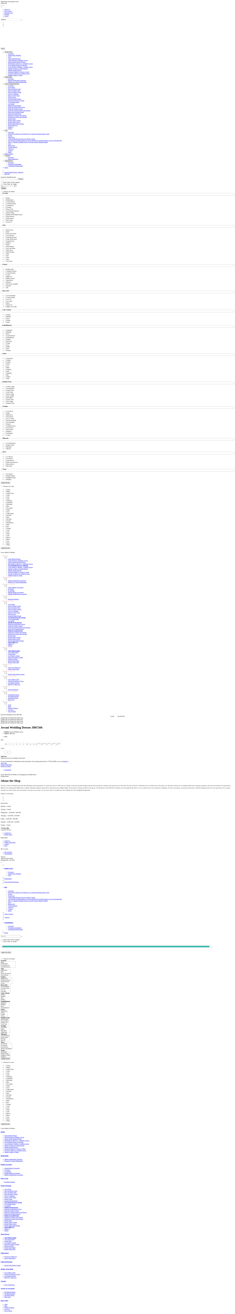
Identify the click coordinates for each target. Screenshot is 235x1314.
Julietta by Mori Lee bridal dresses (18, 569)
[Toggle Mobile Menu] (1, 862)
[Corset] (6, 983)
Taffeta (8, 377)
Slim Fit (8, 448)
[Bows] (5, 1006)
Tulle (7, 378)
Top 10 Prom (12, 711)
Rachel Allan (12, 636)
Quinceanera (10, 218)
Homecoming (10, 213)
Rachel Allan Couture (14, 637)
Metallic (8, 316)
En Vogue (11, 589)
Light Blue (9, 502)
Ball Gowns (9, 230)
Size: (2, 740)
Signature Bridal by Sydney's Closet (18, 572)
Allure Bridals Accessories (15, 587)
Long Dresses (10, 241)
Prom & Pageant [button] (6, 1185)
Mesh (7, 367)
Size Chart (4, 763)
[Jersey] (4, 1016)
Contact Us (7, 833)
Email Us (65, 761)
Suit (7, 255)
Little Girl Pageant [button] (6, 1262)
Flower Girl (9, 209)
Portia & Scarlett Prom (15, 631)
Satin (7, 371)
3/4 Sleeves (9, 458)
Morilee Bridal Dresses (14, 570)
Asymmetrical (10, 388)
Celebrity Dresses (11, 271)
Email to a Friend (6, 766)
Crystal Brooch (10, 335)
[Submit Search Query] (21, 936)
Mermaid (8, 447)
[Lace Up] (5, 990)
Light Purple (10, 513)
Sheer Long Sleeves (12, 462)
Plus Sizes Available (12, 284)
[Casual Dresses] (8, 965)
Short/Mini (9, 397)
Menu (2, 48)
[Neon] (3, 998)
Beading (8, 332)
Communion (9, 205)
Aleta (9, 705)
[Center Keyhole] (6, 981)
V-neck (8, 435)
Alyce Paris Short (13, 652)
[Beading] (5, 1004)
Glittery (8, 315)
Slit (7, 287)
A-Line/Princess (11, 443)
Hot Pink (9, 519)
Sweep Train (10, 399)
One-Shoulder (10, 422)
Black (8, 539)
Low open (9, 301)
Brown (8, 537)
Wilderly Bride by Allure (15, 575)
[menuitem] (119, 9)
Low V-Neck (10, 418)
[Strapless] (5, 1057)
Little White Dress (11, 239)
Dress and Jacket (11, 233)
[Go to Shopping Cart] (1, 5)
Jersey (8, 364)
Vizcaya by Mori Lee (14, 667)
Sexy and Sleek (10, 248)
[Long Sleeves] (6, 1047)
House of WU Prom (14, 612)
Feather (8, 339)
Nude (8, 534)
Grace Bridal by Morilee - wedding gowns (20, 567)
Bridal (8, 198)
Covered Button (11, 295)
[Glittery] (3, 995)
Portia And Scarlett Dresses (16, 629)
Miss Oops (11, 700)
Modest (8, 243)
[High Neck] (5, 1031)
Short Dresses (10, 252)
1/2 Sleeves (9, 457)
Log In (6, 16)
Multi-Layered (10, 278)
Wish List (7, 9)
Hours (6, 933)
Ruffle (8, 347)
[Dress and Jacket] (6, 973)
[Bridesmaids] (8, 964)
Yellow (8, 489)
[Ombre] (3, 999)
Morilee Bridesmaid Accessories (17, 594)
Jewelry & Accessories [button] (8, 1288)
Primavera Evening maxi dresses (17, 634)
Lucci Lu (10, 710)
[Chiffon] (4, 1013)
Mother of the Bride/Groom (14, 214)
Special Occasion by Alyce (16, 681)
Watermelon (9, 523)
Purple (8, 510)
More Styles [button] (4, 1300)
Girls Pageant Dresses (12, 211)
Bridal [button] (3, 1132)
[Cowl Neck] (5, 1027)
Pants (7, 244)
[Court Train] (5, 1024)
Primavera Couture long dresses (17, 632)
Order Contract (8, 914)
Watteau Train (10, 403)
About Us (7, 841)
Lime (7, 497)
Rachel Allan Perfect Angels (16, 674)
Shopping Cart (8, 13)
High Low (9, 276)
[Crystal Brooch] (5, 1008)
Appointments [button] (8, 922)
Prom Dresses (10, 216)
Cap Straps (9, 474)
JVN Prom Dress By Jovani (16, 617)
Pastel (8, 322)
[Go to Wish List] (3, 5)
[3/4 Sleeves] (6, 1045)
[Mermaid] (5, 1039)
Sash (7, 348)
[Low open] (5, 991)
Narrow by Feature (9, 191)
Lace (7, 345)
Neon (7, 318)
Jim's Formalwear (13, 689)
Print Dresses (10, 246)
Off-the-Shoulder (11, 420)
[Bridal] (8, 962)
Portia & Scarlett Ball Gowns (16, 624)
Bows (8, 334)
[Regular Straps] (5, 1053)
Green (8, 495)
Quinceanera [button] (5, 1253)
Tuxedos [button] (3, 1281)
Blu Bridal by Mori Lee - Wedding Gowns (20, 564)
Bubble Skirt (10, 269)
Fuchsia (8, 521)
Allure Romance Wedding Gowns (18, 560)
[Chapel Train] (5, 1022)
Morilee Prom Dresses (15, 622)
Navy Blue (9, 508)
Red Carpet (9, 220)
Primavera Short (12, 659)
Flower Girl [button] (4, 1178)
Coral (8, 530)
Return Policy (8, 834)
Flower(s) (9, 341)
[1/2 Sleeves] (6, 1044)
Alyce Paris (11, 604)
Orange (8, 528)
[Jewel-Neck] (5, 1032)
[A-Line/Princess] (5, 1036)
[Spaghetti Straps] (5, 1055)
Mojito (8, 491)
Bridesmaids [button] (4, 1156)
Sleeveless (9, 466)
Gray (7, 541)
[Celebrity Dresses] (6, 980)
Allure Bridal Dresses (14, 559)
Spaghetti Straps (11, 477)
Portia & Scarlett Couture (15, 626)
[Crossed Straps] (5, 988)
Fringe (8, 343)
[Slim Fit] (5, 1040)
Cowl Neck (9, 411)
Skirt (7, 254)
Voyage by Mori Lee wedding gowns (19, 574)
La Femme (11, 621)
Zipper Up (9, 305)
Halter (8, 413)
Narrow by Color (9, 486)
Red (7, 526)
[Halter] (5, 1029)
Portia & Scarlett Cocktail (15, 657)
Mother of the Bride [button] (7, 1269)
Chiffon (8, 360)
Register (6, 14)
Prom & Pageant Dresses (11, 882)
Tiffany (10, 646)
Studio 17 (11, 644)
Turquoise (9, 500)
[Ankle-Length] (5, 1019)
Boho (7, 232)
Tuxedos (6, 917)
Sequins (8, 350)
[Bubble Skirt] (6, 978)
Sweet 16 (9, 222)
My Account (8, 11)
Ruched (8, 286)
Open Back (9, 280)
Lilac (7, 512)
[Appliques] (5, 1003)
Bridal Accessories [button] (6, 1164)
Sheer (8, 303)
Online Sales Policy (6, 764)
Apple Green (10, 493)
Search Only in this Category (11, 182)
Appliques (9, 330)
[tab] (119, 565)
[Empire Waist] (5, 1037)
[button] (8, 52)
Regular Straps (10, 476)
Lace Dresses (10, 235)
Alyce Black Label (13, 679)
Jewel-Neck (9, 417)
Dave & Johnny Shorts (14, 609)
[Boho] (6, 972)
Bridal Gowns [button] (8, 868)
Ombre (8, 320)
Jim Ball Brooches (13, 696)
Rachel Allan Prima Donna (16, 641)
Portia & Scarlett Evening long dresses (19, 627)
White (8, 545)
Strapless (8, 431)
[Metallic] (3, 996)
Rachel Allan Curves (14, 639)
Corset (8, 275)
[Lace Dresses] (6, 975)
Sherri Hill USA (13, 642)
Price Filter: (7, 184)
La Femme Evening (14, 683)
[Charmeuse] (4, 1011)
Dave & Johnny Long (14, 606)
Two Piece (9, 261)
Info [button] (5, 887)
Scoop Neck (9, 428)
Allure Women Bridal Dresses (16, 562)
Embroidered (10, 337)
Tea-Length (9, 401)
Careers (6, 844)
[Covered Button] (5, 987)
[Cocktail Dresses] (8, 967)
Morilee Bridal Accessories (16, 592)
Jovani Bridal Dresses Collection (18, 565)
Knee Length (10, 396)
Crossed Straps (10, 297)
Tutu (7, 259)
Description (7, 770)
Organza (8, 369)
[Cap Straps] (5, 1052)
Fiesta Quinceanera (13, 669)
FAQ (5, 846)
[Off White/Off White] (9, 752)
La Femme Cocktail (14, 656)
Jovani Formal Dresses (14, 616)
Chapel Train (10, 390)
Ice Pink (8, 515)
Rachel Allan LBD (13, 662)
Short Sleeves (10, 464)
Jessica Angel (12, 614)
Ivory (7, 532)
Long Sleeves (10, 460)
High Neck (9, 415)
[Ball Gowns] (6, 970)
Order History (8, 854)
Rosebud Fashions (13, 599)
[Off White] (6, 752)
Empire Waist (10, 445)
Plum (7, 524)
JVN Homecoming (13, 619)
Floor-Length (10, 394)
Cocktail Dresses (11, 203)
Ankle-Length (10, 386)
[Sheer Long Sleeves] (6, 1048)
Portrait (8, 424)
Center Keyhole (10, 273)
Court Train (9, 392)
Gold (7, 535)
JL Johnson (11, 591)
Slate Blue (9, 504)
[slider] (211, 946)
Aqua (8, 499)
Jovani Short (11, 654)
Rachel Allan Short (13, 661)
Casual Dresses (10, 202)
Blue (7, 506)
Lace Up (8, 299)
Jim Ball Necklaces (13, 695)
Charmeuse (9, 358)
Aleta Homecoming (14, 651)
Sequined (9, 373)
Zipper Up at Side (11, 306)
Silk (7, 375)
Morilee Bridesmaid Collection (17, 580)
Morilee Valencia (13, 708)
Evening (8, 207)
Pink (7, 517)
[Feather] (4, 1014)
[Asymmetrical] (5, 1021)
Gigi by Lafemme (13, 611)
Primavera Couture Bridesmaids (17, 582)
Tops (7, 257)
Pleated (8, 282)
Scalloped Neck (10, 426)
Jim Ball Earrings (13, 698)
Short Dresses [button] (5, 1234)
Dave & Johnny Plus (14, 607)
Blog (9, 706)
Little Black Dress (11, 237)
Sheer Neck (9, 429)
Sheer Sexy (9, 250)
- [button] (5, 557)
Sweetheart (9, 433)
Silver (8, 543)
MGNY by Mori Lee (14, 684)
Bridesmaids (9, 200)
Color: (2, 748)
